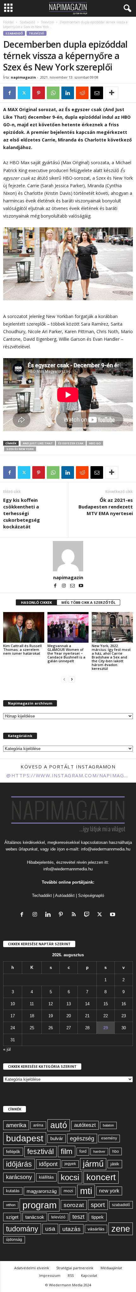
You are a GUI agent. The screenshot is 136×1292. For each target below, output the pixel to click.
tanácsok (34, 1217)
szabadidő (121, 1205)
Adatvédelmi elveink (31, 1267)
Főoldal (8, 22)
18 (32, 1015)
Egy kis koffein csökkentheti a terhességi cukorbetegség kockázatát (21, 513)
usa (50, 1228)
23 (123, 1015)
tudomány (22, 1229)
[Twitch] (88, 915)
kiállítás (46, 1177)
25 (32, 1027)
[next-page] (72, 679)
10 (12, 1003)
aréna (38, 1125)
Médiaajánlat (111, 1267)
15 (105, 1003)
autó (58, 1125)
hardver (99, 1151)
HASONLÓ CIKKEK (36, 602)
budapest (24, 1138)
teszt (78, 1217)
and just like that (38, 443)
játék (114, 1164)
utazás (71, 1229)
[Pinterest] (38, 93)
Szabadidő (27, 22)
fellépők (13, 1151)
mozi (68, 1190)
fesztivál (40, 1151)
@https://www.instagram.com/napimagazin (68, 775)
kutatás (13, 1191)
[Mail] (73, 586)
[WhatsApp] (53, 93)
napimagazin (23, 77)
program (39, 1205)
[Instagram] (64, 586)
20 (68, 1015)
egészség (82, 1138)
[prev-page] (64, 679)
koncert (101, 1177)
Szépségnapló (91, 895)
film (66, 1151)
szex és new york (20, 449)
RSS (71, 1275)
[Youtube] (81, 586)
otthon (10, 1205)
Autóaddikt (65, 895)
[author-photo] (68, 556)
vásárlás (96, 1228)
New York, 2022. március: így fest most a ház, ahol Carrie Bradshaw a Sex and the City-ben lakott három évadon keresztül (111, 657)
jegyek (70, 1164)
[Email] (96, 93)
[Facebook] (9, 93)
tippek (97, 1217)
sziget (12, 1217)
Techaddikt (42, 895)
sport (98, 1204)
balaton (108, 1125)
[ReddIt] (82, 93)
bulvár (56, 1138)
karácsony (19, 1177)
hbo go (95, 443)
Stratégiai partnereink (74, 1267)
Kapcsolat (89, 1275)
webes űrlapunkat (22, 849)
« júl (7, 1049)
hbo (115, 1151)
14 (87, 1003)
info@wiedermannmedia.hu (105, 849)
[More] (111, 93)
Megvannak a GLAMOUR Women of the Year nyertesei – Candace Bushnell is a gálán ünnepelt (66, 653)
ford (82, 1151)
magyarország (42, 1191)
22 (105, 1015)
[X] (24, 93)
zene (120, 1229)
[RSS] (75, 915)
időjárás (19, 1164)
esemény (109, 1138)
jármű (93, 1163)
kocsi (70, 1177)
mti (86, 1191)
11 (32, 1003)
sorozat (74, 1205)
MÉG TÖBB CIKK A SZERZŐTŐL (88, 602)
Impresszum (49, 1275)
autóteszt (85, 1125)
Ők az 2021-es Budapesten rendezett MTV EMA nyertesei (105, 506)
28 (87, 1027)
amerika (16, 1125)
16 (123, 1003)
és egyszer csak (70, 443)
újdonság (14, 1239)
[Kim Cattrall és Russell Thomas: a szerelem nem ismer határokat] (23, 627)
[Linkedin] (67, 93)
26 (50, 1027)
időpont (48, 1164)
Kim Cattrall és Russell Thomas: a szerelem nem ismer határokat (22, 649)
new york (109, 1190)
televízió (58, 1217)
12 (50, 1003)
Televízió (47, 22)
